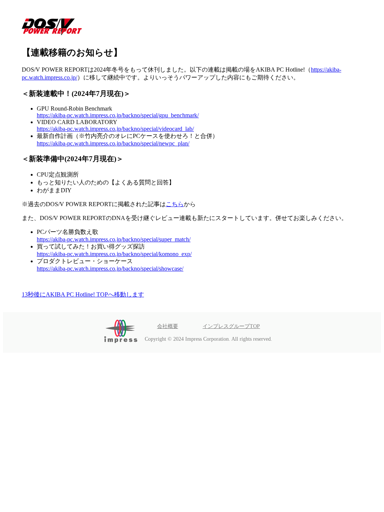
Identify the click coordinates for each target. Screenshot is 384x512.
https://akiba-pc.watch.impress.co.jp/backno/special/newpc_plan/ (113, 143)
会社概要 (167, 326)
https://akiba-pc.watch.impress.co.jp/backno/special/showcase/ (110, 268)
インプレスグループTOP (231, 326)
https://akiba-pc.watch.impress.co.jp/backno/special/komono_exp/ (114, 254)
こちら (175, 204)
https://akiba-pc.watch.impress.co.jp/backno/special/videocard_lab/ (115, 129)
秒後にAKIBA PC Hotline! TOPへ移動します (83, 294)
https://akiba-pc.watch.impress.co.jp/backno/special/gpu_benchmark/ (118, 115)
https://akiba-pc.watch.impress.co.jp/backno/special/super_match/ (113, 239)
